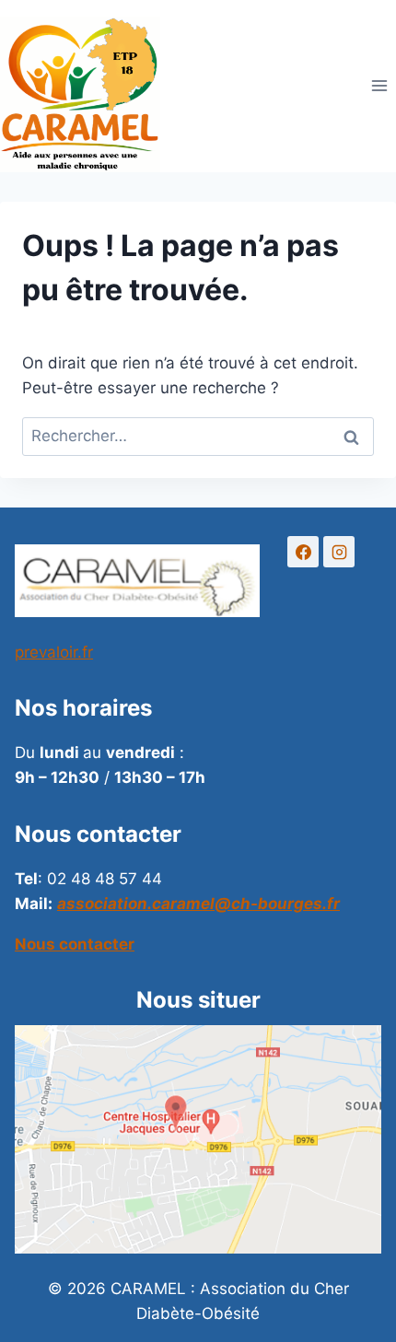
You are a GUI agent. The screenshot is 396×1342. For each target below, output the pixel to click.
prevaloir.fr (54, 652)
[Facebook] (303, 551)
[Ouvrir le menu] (379, 86)
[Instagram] (339, 551)
